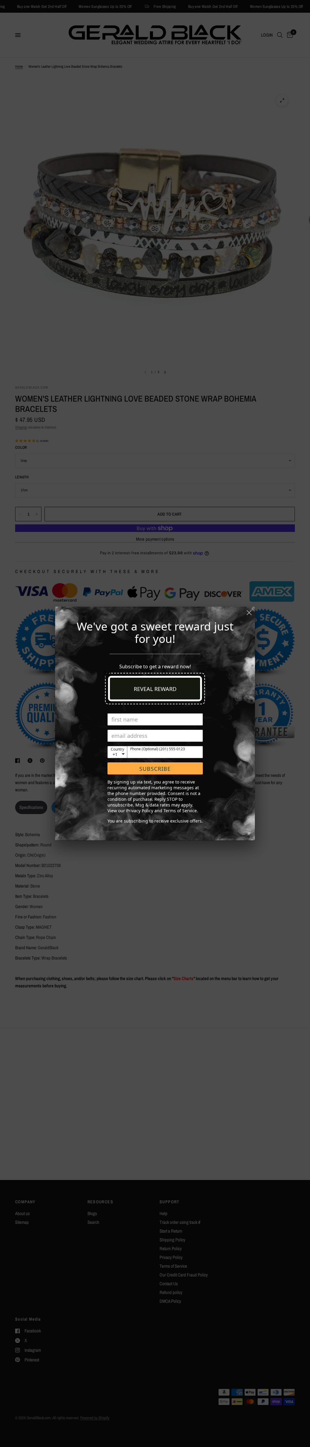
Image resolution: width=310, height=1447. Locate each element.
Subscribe (155, 768)
